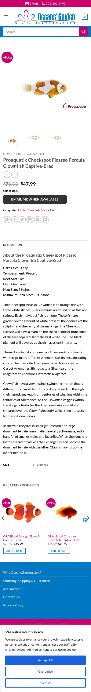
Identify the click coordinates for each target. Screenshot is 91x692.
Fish (19, 153)
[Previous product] (14, 174)
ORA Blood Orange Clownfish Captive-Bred (22, 538)
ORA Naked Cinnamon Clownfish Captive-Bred (63, 538)
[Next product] (7, 174)
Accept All (45, 660)
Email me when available (35, 199)
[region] (45, 658)
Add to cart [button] (14, 550)
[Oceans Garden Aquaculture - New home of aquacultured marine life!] (45, 16)
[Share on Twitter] (22, 219)
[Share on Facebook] (14, 219)
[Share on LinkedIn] (45, 219)
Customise (45, 671)
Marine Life (48, 210)
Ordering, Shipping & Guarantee (26, 581)
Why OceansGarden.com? (22, 572)
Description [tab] (12, 244)
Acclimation (12, 589)
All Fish (22, 210)
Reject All (45, 683)
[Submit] (83, 31)
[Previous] (10, 87)
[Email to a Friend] (29, 219)
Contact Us (11, 597)
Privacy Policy (13, 605)
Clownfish (35, 153)
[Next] (81, 87)
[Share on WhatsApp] (7, 219)
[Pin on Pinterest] (37, 219)
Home (7, 153)
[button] (5, 17)
